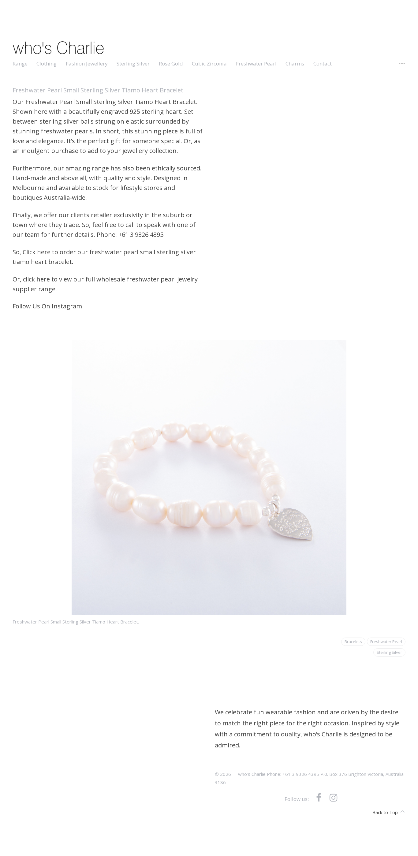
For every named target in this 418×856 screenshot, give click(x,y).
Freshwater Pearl (256, 63)
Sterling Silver (133, 63)
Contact (322, 63)
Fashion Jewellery (87, 63)
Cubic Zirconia (209, 63)
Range (20, 63)
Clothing (46, 63)
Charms (295, 63)
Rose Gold (171, 63)
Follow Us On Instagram (47, 306)
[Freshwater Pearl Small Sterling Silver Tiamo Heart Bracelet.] (209, 610)
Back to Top (385, 812)
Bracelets (353, 642)
